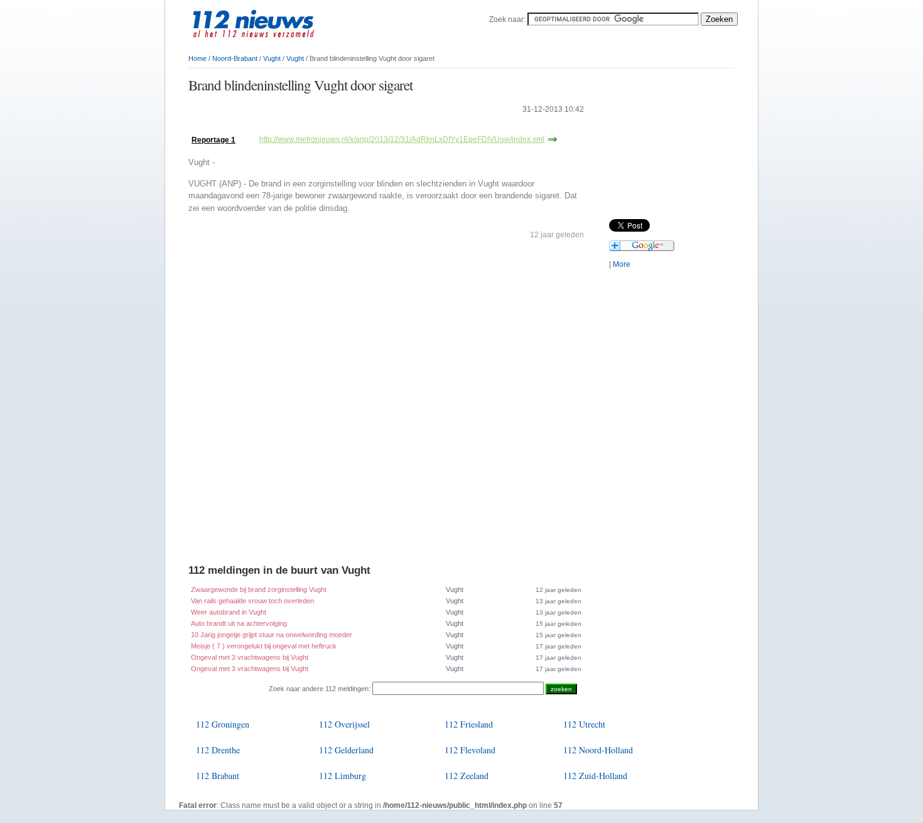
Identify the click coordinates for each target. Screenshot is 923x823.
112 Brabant (217, 776)
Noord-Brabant (234, 58)
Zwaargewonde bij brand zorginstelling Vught (259, 589)
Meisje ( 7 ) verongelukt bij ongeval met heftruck (264, 646)
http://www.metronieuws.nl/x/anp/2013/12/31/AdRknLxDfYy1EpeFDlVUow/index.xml (401, 139)
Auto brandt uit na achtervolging (239, 623)
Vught (272, 58)
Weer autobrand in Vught (228, 612)
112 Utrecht (584, 724)
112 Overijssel (344, 724)
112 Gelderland (346, 750)
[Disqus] (386, 405)
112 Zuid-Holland (595, 776)
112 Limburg (342, 776)
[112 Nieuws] (273, 44)
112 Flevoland (470, 750)
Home (197, 58)
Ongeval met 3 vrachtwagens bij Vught (249, 657)
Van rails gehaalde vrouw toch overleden (252, 601)
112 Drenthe (218, 750)
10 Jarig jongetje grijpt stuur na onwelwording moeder (271, 634)
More (621, 264)
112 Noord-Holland (598, 750)
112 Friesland (469, 724)
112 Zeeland (466, 776)
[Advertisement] (335, 127)
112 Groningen (222, 724)
